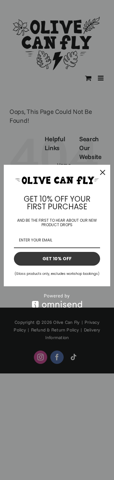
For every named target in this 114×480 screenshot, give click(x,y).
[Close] (102, 172)
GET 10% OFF (57, 258)
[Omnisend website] (57, 300)
